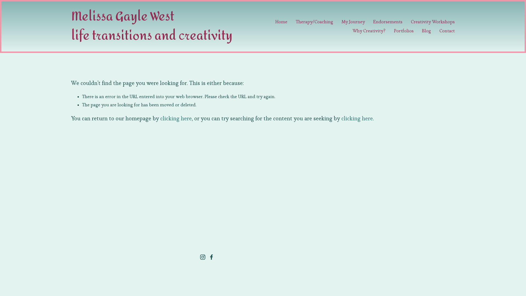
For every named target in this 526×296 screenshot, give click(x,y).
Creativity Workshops (433, 22)
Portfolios (404, 31)
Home (281, 22)
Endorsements (387, 22)
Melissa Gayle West (122, 17)
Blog (426, 31)
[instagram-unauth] (202, 257)
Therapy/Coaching (314, 22)
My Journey (353, 22)
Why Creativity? (369, 31)
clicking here (176, 118)
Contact (447, 31)
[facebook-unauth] (211, 257)
